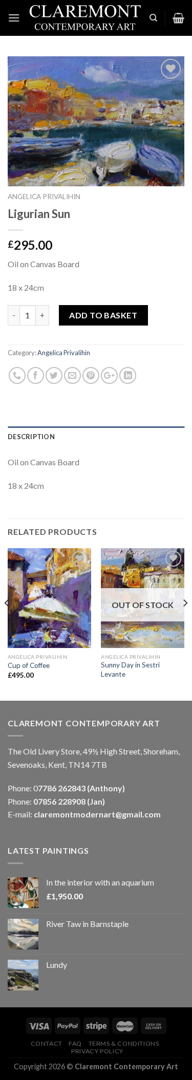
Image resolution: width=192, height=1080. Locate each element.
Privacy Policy (97, 1051)
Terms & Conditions (124, 1043)
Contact (46, 1043)
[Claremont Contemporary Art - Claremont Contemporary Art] (84, 18)
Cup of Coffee (29, 665)
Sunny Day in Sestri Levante (130, 669)
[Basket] (178, 18)
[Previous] (7, 623)
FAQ (75, 1043)
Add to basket (103, 315)
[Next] (185, 623)
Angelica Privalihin (44, 196)
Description (31, 437)
